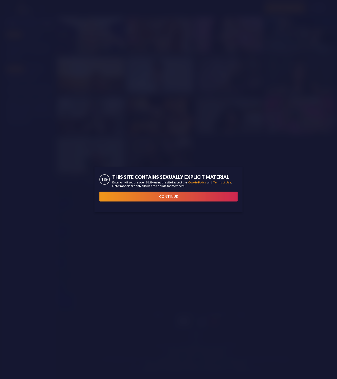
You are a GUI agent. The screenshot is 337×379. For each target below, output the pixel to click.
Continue (168, 196)
